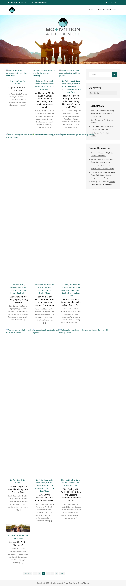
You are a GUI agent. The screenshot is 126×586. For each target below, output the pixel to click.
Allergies (14, 285)
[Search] (114, 74)
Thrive (46, 89)
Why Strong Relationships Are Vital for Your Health (44, 498)
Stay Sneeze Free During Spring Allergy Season (18, 300)
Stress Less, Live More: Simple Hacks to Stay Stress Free (71, 302)
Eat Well (65, 81)
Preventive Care (16, 81)
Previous (28, 573)
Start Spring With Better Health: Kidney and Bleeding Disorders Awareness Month (71, 495)
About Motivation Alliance (107, 10)
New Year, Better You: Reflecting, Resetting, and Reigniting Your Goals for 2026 (102, 113)
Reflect (37, 86)
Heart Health (39, 285)
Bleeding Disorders (68, 480)
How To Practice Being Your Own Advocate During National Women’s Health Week (71, 101)
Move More (76, 84)
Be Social (65, 285)
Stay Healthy (44, 86)
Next (62, 573)
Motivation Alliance (47, 84)
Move (24, 287)
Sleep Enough (75, 290)
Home (90, 10)
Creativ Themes (83, 583)
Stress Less (75, 293)
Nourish (64, 86)
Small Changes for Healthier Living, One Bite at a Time (18, 489)
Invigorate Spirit (41, 81)
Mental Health (66, 84)
